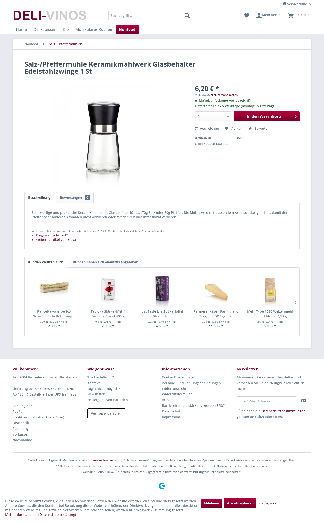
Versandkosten (103, 460)
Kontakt (93, 383)
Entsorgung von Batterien (107, 399)
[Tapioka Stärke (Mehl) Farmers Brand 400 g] (108, 290)
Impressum (171, 417)
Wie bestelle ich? (100, 377)
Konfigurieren (270, 503)
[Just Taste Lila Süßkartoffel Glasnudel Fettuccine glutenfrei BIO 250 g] (162, 290)
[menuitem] (150, 15)
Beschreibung (39, 197)
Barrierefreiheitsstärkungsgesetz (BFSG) (193, 405)
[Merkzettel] (246, 15)
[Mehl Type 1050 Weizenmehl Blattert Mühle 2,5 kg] (269, 290)
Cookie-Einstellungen (179, 377)
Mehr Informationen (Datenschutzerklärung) (40, 514)
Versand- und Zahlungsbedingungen (191, 383)
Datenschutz (172, 411)
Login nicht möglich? (103, 388)
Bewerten (261, 128)
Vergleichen (209, 128)
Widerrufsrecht (174, 388)
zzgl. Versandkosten (224, 95)
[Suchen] (187, 15)
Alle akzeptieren (240, 503)
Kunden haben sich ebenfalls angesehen (105, 262)
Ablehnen (211, 503)
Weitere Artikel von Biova (55, 239)
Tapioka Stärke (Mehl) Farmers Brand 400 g (108, 313)
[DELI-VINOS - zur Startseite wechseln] (49, 17)
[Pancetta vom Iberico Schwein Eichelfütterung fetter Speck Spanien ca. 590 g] (54, 290)
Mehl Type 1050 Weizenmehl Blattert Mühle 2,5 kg (270, 313)
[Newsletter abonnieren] (303, 400)
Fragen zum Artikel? (51, 235)
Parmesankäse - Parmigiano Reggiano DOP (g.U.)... (216, 313)
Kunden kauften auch (45, 262)
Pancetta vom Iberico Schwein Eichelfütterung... (54, 313)
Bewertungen (74, 197)
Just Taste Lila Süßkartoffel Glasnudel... (162, 313)
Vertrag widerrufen (106, 413)
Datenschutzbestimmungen (283, 411)
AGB (165, 399)
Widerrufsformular (177, 394)
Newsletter (96, 394)
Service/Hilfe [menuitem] (297, 4)
